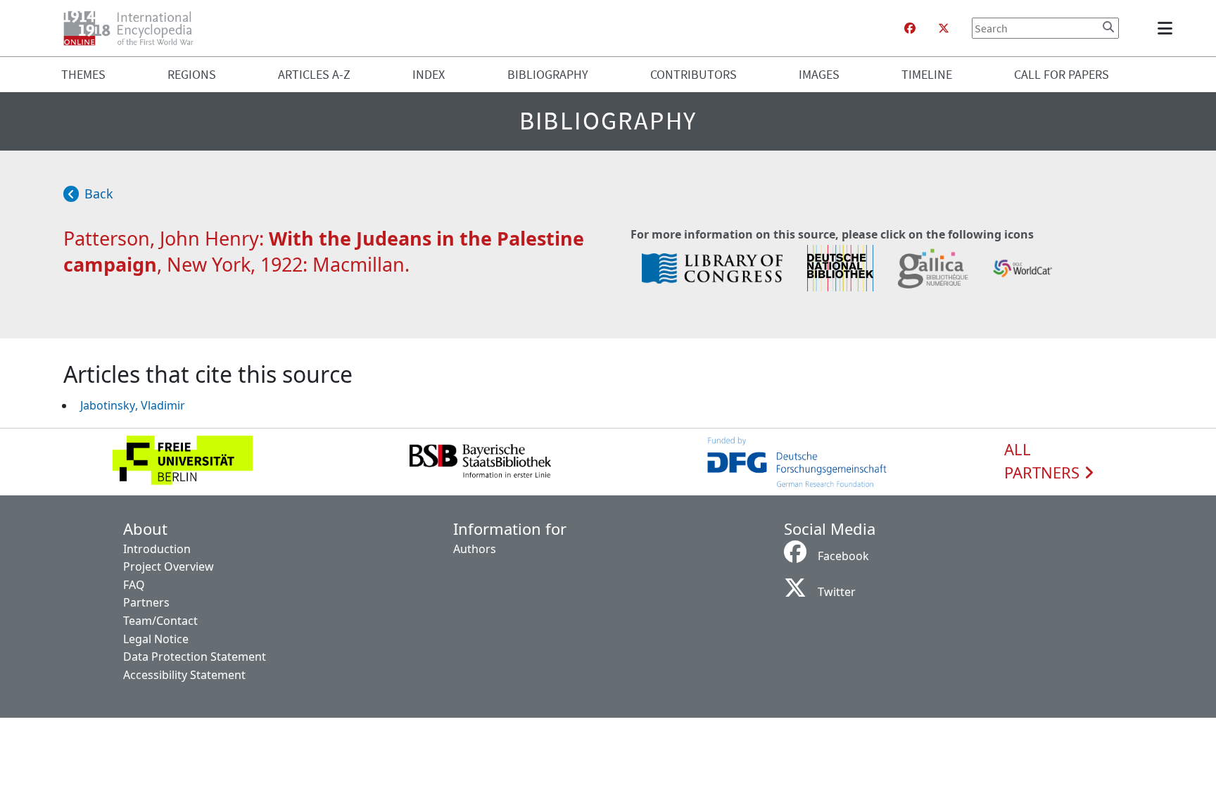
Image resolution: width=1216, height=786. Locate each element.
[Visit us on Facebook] (910, 28)
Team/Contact (160, 620)
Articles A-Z (314, 74)
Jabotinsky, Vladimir (132, 405)
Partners (146, 602)
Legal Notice (156, 639)
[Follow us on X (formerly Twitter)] (943, 28)
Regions (191, 74)
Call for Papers (1061, 74)
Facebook (843, 556)
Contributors (693, 74)
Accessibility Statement (184, 675)
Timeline (926, 74)
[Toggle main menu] (1167, 28)
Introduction (157, 549)
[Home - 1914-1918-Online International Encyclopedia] (134, 28)
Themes (83, 74)
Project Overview (168, 566)
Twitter (837, 592)
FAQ (134, 584)
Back (98, 193)
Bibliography (547, 74)
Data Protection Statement (194, 656)
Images (819, 74)
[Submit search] (1108, 26)
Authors (474, 549)
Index (428, 74)
